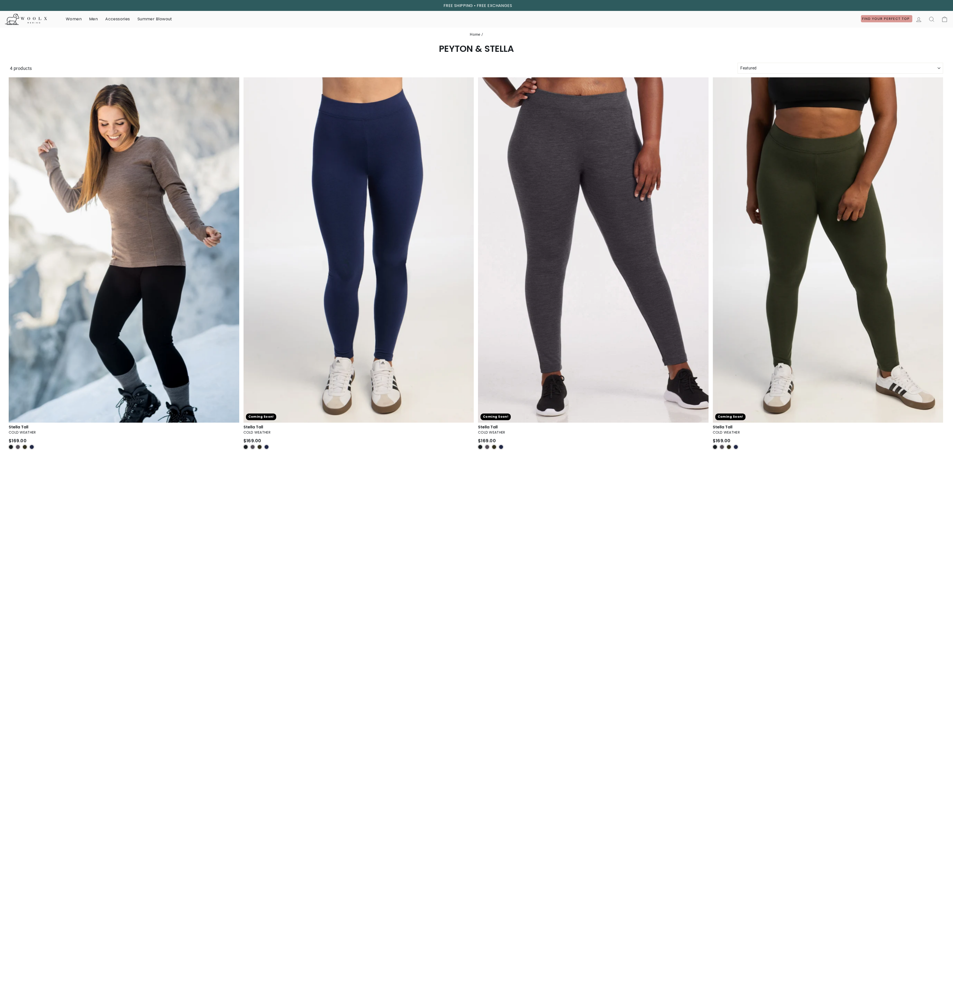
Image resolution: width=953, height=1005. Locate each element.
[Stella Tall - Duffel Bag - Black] (715, 446)
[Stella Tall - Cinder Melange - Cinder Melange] (487, 446)
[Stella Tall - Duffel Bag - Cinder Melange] (721, 446)
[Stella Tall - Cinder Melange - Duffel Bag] (494, 446)
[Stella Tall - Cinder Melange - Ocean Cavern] (501, 446)
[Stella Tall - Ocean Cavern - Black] (245, 446)
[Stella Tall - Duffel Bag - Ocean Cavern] (735, 446)
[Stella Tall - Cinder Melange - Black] (480, 446)
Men (93, 19)
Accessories (117, 19)
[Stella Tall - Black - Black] (10, 446)
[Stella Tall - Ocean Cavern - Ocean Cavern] (266, 446)
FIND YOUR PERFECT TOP (886, 18)
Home (475, 34)
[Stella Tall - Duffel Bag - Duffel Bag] (728, 446)
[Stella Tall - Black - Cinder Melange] (17, 446)
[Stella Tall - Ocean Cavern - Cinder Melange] (252, 446)
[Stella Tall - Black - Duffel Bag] (24, 446)
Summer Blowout (154, 19)
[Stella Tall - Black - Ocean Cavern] (31, 446)
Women (74, 19)
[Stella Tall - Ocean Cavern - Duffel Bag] (259, 446)
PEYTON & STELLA (476, 49)
